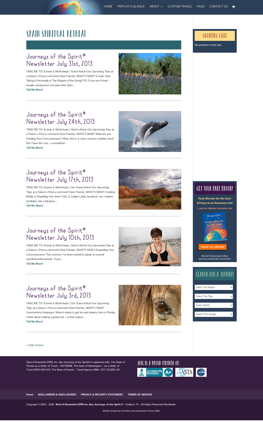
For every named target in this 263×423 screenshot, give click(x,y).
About (155, 6)
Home (108, 6)
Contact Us (218, 6)
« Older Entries (35, 345)
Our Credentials (202, 110)
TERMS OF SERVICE (140, 394)
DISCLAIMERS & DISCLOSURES (57, 394)
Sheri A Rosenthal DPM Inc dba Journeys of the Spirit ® (89, 404)
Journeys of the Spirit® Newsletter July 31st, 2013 (59, 60)
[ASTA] (185, 375)
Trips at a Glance (131, 6)
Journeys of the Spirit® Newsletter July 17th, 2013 (59, 176)
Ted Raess (126, 411)
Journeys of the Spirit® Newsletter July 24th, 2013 (60, 118)
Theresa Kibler (153, 411)
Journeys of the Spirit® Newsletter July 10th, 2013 (60, 234)
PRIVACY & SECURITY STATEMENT (102, 394)
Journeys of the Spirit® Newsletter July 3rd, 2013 (58, 292)
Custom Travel (180, 6)
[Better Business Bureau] (156, 375)
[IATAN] (202, 375)
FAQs (201, 6)
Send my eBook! (212, 247)
